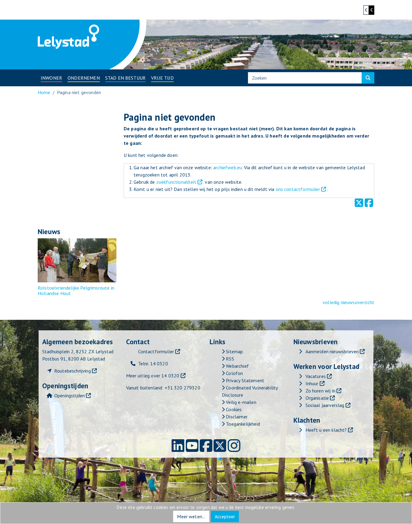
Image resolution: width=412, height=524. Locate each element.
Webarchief (237, 366)
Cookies (233, 409)
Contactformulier (156, 351)
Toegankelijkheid (242, 424)
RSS (229, 359)
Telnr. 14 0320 (153, 363)
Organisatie (317, 398)
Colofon (234, 373)
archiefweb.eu (227, 167)
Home (44, 92)
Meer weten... (191, 516)
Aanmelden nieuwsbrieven (332, 351)
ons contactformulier (298, 189)
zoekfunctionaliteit (176, 182)
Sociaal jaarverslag (325, 405)
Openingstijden (69, 395)
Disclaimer (236, 417)
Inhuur (312, 383)
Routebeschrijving (72, 371)
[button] (51, 77)
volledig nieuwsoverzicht (348, 302)
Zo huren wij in (320, 391)
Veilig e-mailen (240, 402)
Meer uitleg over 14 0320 (152, 376)
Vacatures (316, 376)
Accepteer (225, 516)
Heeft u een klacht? (326, 430)
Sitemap (234, 351)
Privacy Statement (244, 380)
